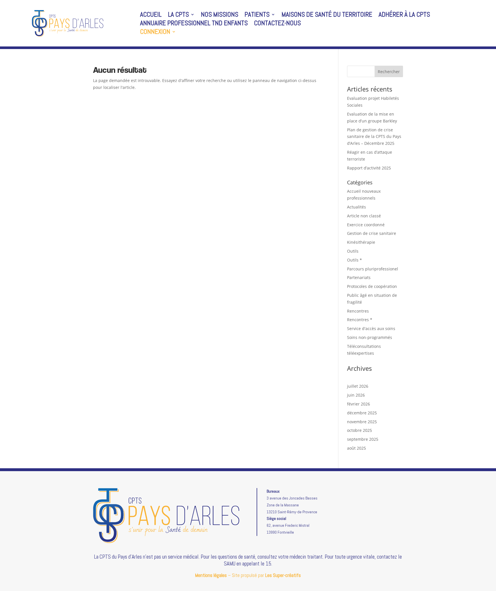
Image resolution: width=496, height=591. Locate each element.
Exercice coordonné (366, 224)
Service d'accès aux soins (371, 328)
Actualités (356, 207)
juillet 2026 (357, 386)
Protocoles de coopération (372, 286)
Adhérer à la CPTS (404, 15)
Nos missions (219, 15)
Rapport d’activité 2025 (369, 168)
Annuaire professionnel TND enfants (194, 24)
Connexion (155, 33)
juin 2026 (356, 395)
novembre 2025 (362, 421)
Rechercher (389, 71)
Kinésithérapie (361, 242)
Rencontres (358, 311)
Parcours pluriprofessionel (372, 269)
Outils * (354, 260)
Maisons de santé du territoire (327, 15)
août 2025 (356, 448)
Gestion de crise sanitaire (371, 233)
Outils (353, 251)
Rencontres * (359, 319)
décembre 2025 (362, 413)
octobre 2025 (359, 430)
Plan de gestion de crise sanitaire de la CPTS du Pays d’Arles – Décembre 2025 (374, 136)
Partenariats (359, 277)
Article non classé (364, 216)
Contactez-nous (277, 24)
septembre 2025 (362, 439)
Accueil (151, 15)
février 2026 (358, 404)
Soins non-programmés (369, 337)
